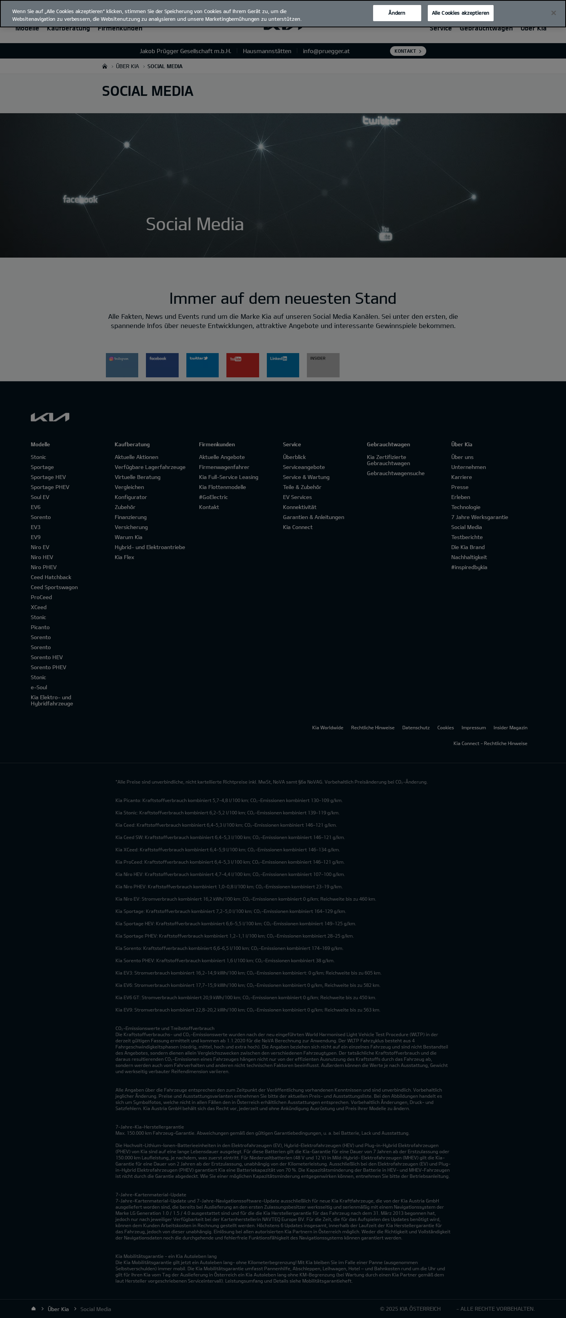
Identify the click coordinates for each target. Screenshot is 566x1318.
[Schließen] (553, 13)
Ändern (396, 13)
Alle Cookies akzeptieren (460, 13)
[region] (283, 13)
